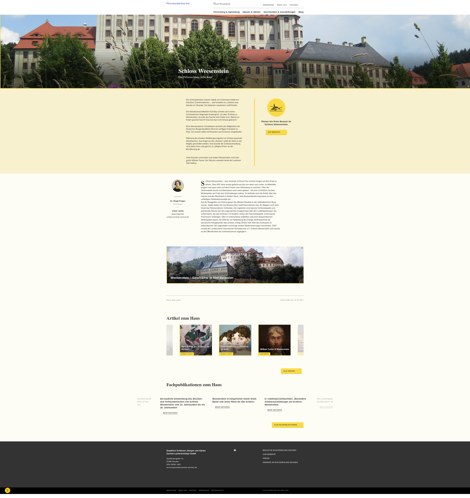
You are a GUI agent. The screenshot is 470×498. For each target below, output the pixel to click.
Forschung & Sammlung (226, 12)
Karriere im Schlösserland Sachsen (280, 462)
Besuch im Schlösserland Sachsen (279, 450)
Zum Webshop (269, 454)
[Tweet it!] (188, 300)
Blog (301, 12)
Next (295, 341)
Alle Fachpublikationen (285, 425)
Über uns (282, 5)
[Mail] (192, 300)
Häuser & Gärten (252, 12)
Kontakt (294, 5)
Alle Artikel (289, 371)
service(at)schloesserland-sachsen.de (181, 467)
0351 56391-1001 (173, 464)
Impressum (204, 490)
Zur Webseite (274, 132)
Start (181, 22)
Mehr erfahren (170, 413)
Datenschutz (217, 490)
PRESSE (266, 458)
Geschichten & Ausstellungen (280, 12)
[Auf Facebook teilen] (184, 300)
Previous (175, 341)
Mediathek (268, 5)
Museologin (177, 204)
